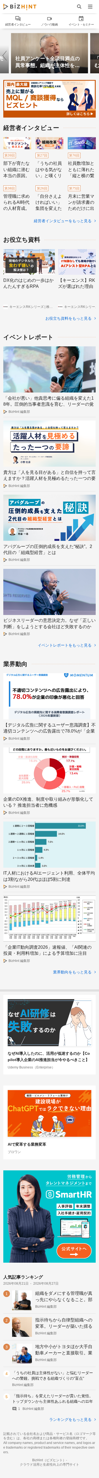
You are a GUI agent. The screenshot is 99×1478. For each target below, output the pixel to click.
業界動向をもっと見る (73, 972)
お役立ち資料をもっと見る (69, 318)
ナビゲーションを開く (90, 6)
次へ (93, 53)
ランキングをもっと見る (71, 1419)
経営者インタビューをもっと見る (63, 221)
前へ (6, 53)
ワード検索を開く (79, 6)
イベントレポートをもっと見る (65, 645)
